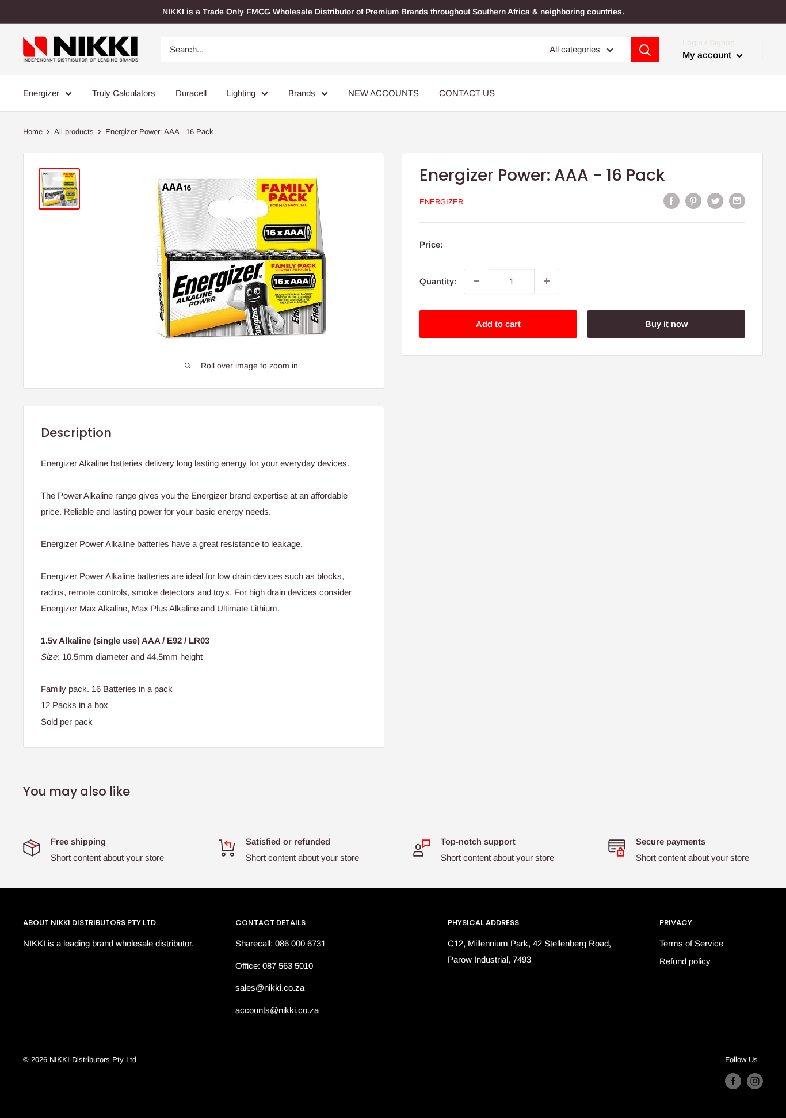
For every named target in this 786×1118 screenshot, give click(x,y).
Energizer (41, 93)
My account (708, 55)
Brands (301, 93)
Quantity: (438, 281)
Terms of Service (691, 943)
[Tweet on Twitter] (715, 200)
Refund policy (685, 961)
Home (33, 131)
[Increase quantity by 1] (547, 281)
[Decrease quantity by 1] (476, 281)
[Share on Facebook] (671, 200)
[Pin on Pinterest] (693, 200)
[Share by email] (737, 200)
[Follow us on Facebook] (733, 1081)
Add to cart (498, 323)
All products (74, 131)
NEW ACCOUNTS (383, 93)
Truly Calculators (123, 93)
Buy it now (666, 323)
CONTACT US (467, 93)
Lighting (241, 93)
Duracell (191, 93)
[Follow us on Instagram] (755, 1081)
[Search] (645, 49)
